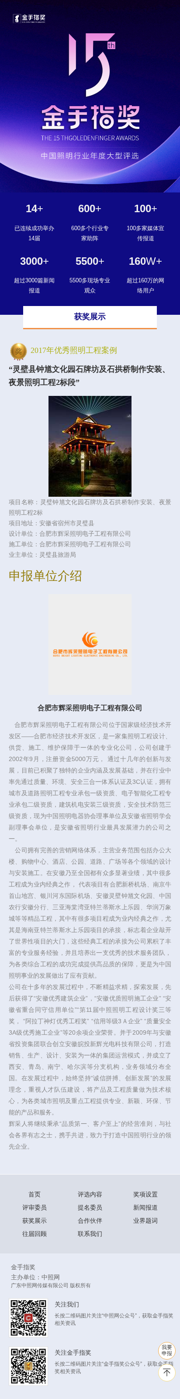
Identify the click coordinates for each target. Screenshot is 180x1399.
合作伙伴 (90, 1220)
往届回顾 (34, 1233)
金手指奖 (23, 1267)
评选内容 (90, 1194)
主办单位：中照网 (35, 1277)
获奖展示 (34, 1220)
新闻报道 (145, 1207)
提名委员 (90, 1207)
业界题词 (145, 1220)
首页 (34, 1194)
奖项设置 (145, 1194)
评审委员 (34, 1207)
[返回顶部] (167, 1372)
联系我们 (90, 1233)
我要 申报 (167, 1350)
